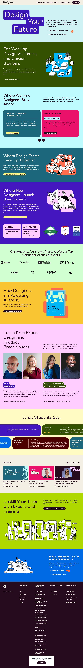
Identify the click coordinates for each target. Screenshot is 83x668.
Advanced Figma (39, 598)
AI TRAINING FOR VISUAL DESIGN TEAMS (40, 640)
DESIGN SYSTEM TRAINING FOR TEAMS (40, 648)
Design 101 (38, 633)
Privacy (22, 600)
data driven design (40, 617)
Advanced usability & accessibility (41, 602)
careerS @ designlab (72, 597)
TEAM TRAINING (70, 591)
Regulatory (23, 597)
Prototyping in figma (41, 623)
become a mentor (71, 594)
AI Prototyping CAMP (41, 615)
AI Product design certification (40, 611)
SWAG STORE (23, 594)
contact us (54, 594)
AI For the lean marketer (39, 653)
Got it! (41, 662)
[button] (41, 2)
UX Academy (38, 591)
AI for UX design (39, 608)
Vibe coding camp (40, 630)
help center (54, 591)
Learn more (46, 659)
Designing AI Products (41, 620)
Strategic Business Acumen (40, 626)
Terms (21, 602)
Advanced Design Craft (40, 595)
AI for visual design (40, 605)
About (21, 591)
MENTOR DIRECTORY (71, 602)
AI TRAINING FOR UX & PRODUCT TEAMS (40, 636)
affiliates (69, 600)
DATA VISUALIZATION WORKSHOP (40, 644)
